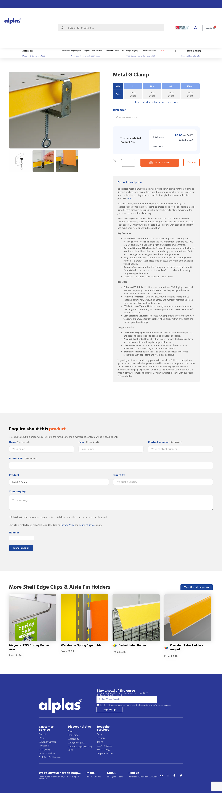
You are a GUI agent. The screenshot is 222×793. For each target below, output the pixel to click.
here (129, 198)
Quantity (119, 475)
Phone (90, 773)
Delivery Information (47, 741)
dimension (119, 110)
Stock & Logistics (104, 745)
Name (19, 442)
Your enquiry (17, 492)
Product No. (23, 459)
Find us (134, 773)
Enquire (191, 162)
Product (14, 475)
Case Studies (73, 734)
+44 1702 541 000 (93, 776)
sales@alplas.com (115, 776)
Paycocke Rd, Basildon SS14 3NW (143, 776)
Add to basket (163, 163)
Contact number (165, 442)
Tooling (100, 741)
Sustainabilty (73, 738)
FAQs (41, 737)
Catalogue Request (76, 742)
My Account (44, 745)
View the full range (194, 587)
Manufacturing (103, 749)
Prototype (101, 737)
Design (100, 734)
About (70, 731)
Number (14, 533)
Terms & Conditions (47, 753)
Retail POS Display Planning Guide (80, 748)
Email (89, 442)
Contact (42, 734)
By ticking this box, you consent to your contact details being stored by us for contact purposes (60, 517)
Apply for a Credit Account (50, 757)
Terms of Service (87, 524)
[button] (29, 50)
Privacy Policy (67, 524)
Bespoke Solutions (105, 753)
